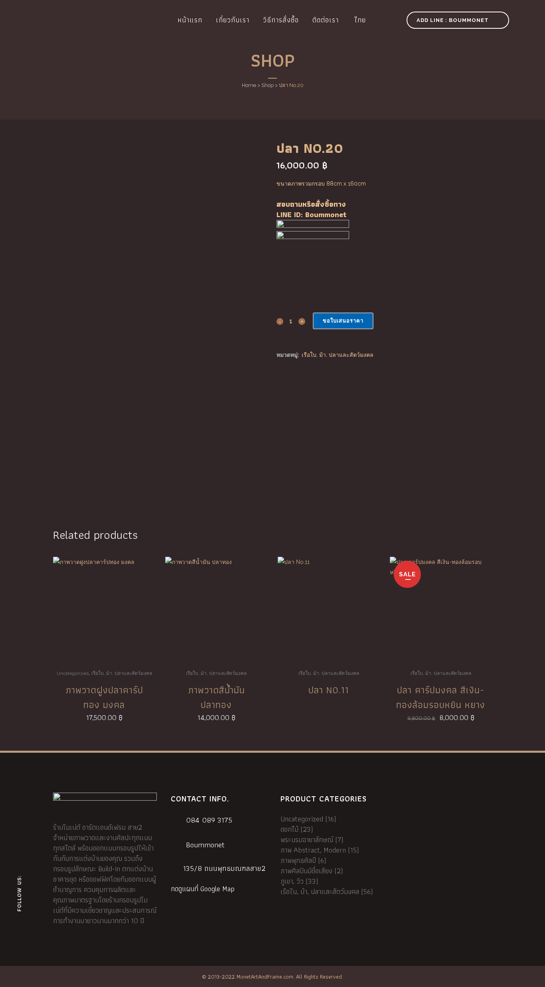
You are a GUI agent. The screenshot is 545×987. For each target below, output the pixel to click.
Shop (267, 85)
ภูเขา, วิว (292, 881)
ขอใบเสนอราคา (343, 321)
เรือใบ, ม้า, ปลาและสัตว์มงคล (337, 355)
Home (249, 85)
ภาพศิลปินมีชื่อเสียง (306, 870)
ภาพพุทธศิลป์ (298, 860)
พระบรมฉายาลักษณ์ (306, 839)
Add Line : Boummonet (453, 20)
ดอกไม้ (289, 829)
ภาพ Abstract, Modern (313, 850)
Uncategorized (73, 673)
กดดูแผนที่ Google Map (203, 889)
